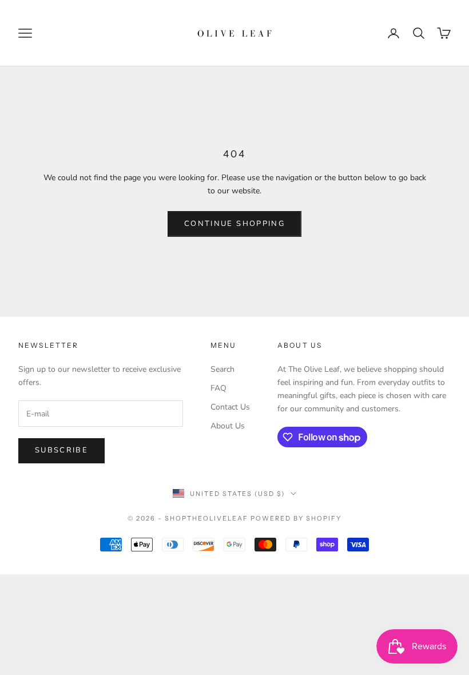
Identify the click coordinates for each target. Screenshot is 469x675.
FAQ (218, 388)
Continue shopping (234, 224)
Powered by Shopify (296, 518)
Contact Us (230, 407)
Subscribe (61, 450)
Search (222, 369)
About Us (227, 425)
